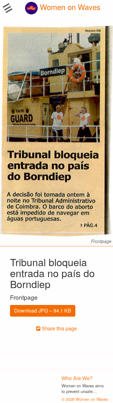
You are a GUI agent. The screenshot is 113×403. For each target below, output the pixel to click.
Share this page (58, 328)
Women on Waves (69, 6)
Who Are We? (77, 378)
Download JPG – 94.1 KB (42, 310)
